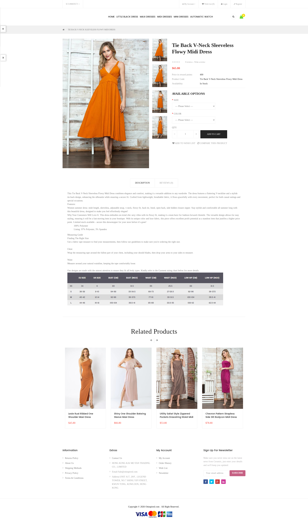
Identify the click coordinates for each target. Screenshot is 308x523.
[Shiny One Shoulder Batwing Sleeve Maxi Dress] (131, 378)
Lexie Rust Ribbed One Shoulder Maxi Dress (80, 415)
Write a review (199, 62)
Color (177, 114)
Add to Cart (213, 134)
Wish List (163, 468)
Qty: (174, 127)
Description (142, 183)
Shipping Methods (73, 468)
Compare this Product (213, 143)
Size (176, 100)
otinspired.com (74, 16)
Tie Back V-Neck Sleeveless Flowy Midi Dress (91, 30)
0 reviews (189, 62)
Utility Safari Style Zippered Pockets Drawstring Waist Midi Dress (176, 416)
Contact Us (117, 458)
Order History (165, 463)
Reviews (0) (166, 183)
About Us (69, 463)
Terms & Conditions (74, 478)
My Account (164, 458)
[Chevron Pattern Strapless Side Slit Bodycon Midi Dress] (222, 378)
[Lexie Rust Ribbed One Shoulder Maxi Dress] (85, 378)
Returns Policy (71, 458)
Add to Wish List (185, 143)
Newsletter (163, 473)
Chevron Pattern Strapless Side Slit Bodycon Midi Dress (221, 415)
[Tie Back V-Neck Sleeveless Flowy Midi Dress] (159, 50)
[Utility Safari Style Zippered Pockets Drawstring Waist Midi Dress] (176, 378)
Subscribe (237, 473)
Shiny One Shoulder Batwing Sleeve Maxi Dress (130, 415)
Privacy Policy (71, 473)
